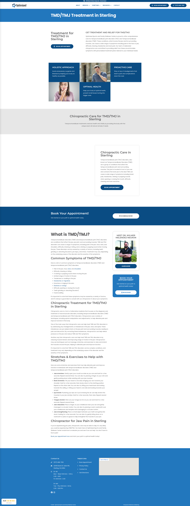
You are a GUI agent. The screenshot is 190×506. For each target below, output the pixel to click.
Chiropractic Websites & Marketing (131, 504)
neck (69, 269)
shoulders (77, 269)
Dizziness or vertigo (60, 286)
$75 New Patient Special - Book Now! (96, 1)
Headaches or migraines (62, 281)
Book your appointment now (60, 436)
